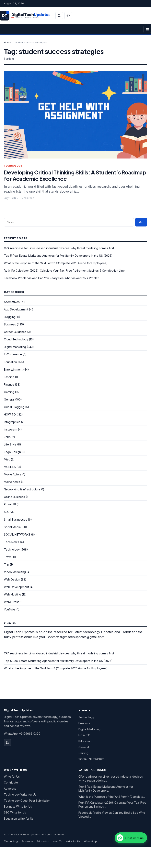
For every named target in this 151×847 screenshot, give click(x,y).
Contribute (11, 782)
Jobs (7, 437)
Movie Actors (12, 474)
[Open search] (59, 15)
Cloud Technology (16, 339)
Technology (13, 166)
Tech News (11, 542)
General (9, 399)
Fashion (9, 377)
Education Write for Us (18, 818)
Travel (8, 557)
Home (7, 42)
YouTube (10, 609)
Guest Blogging (14, 407)
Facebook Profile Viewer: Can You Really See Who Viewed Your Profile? (51, 278)
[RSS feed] (7, 742)
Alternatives (12, 302)
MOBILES (10, 467)
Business (10, 324)
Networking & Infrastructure (22, 489)
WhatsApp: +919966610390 (22, 733)
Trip (6, 564)
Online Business (14, 497)
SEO (6, 511)
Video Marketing (15, 572)
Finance (9, 384)
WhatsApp (90, 841)
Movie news (12, 482)
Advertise (10, 788)
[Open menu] (147, 29)
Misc (7, 459)
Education (10, 362)
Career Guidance (15, 332)
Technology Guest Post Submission (27, 800)
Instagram (10, 429)
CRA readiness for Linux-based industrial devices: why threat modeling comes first (59, 248)
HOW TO (10, 414)
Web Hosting (12, 594)
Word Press (11, 602)
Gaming (9, 392)
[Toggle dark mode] (68, 15)
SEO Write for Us (15, 812)
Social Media (12, 527)
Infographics (12, 422)
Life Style (10, 444)
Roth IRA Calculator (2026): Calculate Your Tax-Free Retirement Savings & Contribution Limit (64, 270)
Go (141, 222)
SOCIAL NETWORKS (17, 534)
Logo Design (12, 452)
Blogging (10, 317)
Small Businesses (15, 519)
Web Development (16, 587)
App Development (16, 309)
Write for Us (12, 776)
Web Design (12, 579)
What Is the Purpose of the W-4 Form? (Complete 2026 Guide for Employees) (56, 263)
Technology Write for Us (20, 794)
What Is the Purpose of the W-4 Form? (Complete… (111, 796)
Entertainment (13, 369)
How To (57, 841)
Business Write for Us (18, 806)
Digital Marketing (15, 346)
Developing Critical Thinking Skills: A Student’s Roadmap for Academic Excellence (75, 175)
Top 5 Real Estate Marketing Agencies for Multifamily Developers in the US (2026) (58, 255)
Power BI (10, 504)
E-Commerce (13, 354)
